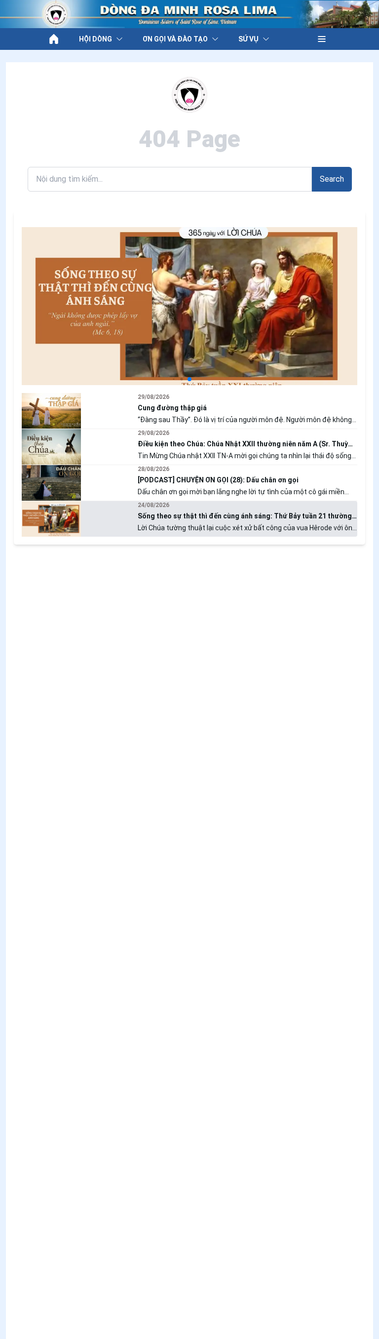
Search (332, 179)
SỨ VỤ (248, 39)
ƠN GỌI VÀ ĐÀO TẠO (175, 39)
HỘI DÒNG (95, 39)
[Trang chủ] (53, 39)
